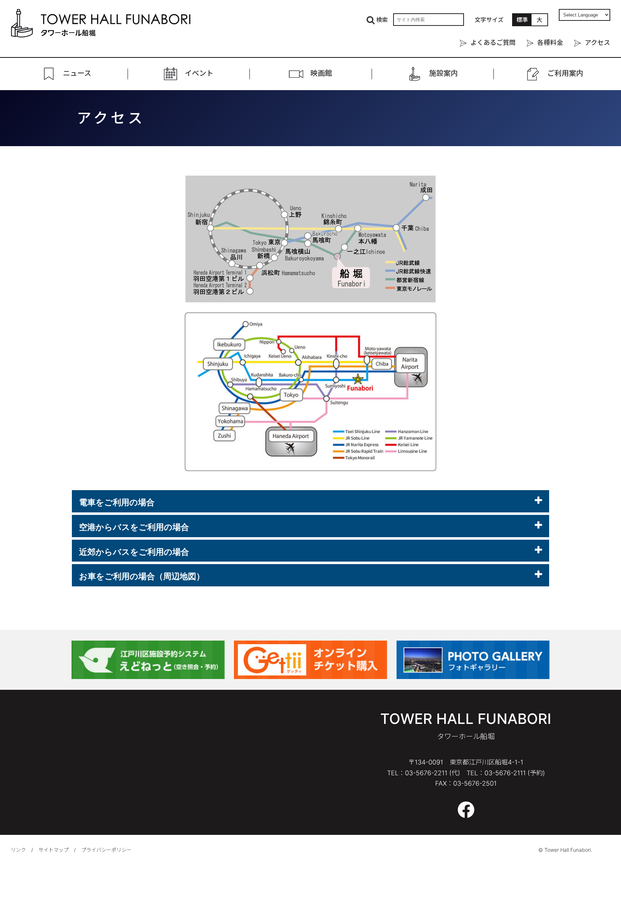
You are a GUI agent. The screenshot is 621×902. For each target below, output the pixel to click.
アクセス (597, 42)
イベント (199, 73)
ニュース (77, 73)
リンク (18, 850)
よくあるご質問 (493, 42)
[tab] (310, 501)
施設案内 (443, 73)
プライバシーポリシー (106, 850)
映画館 (321, 73)
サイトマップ (53, 850)
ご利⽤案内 (565, 73)
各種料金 (550, 42)
